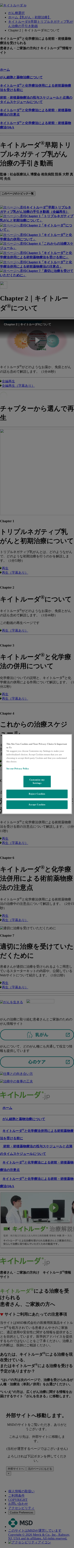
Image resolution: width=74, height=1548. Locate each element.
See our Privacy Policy (17, 768)
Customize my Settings (37, 781)
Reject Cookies (37, 794)
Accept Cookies (37, 804)
